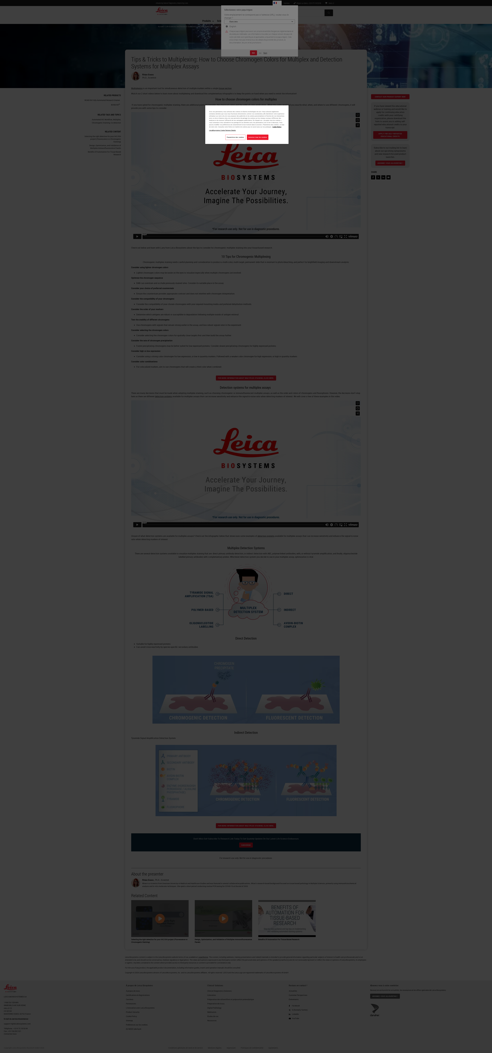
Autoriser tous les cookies (257, 137)
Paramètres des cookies (235, 137)
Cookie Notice (276, 127)
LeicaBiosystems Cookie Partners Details (222, 130)
